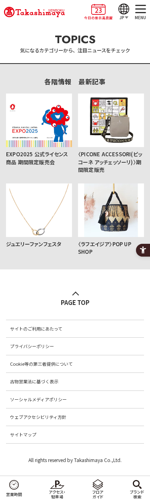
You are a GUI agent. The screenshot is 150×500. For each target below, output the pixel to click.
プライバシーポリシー (32, 346)
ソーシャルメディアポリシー (38, 399)
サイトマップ (23, 434)
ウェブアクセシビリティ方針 (38, 417)
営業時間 (14, 494)
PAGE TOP (75, 302)
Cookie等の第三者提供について (41, 364)
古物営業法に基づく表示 (34, 381)
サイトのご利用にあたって (36, 328)
